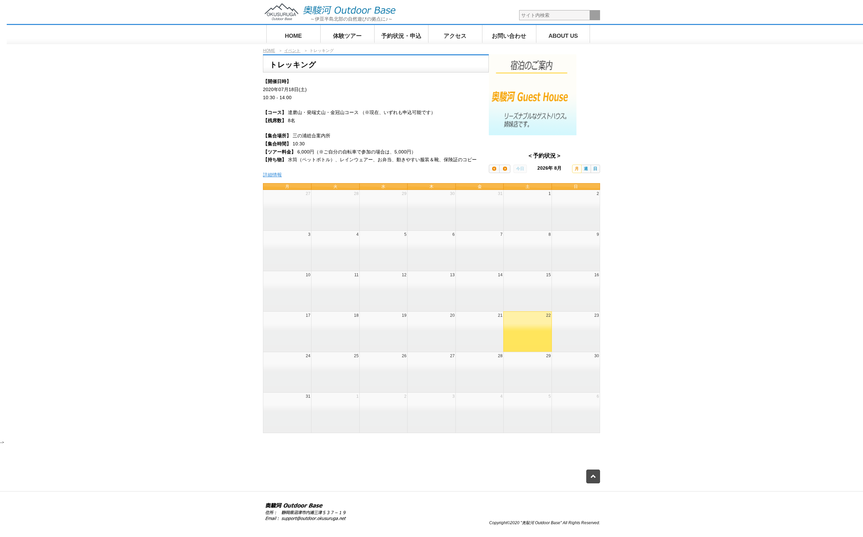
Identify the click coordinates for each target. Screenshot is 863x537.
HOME (293, 36)
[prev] (494, 169)
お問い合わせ (509, 36)
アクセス (455, 36)
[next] (504, 169)
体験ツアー (347, 36)
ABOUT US (563, 36)
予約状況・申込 (401, 36)
